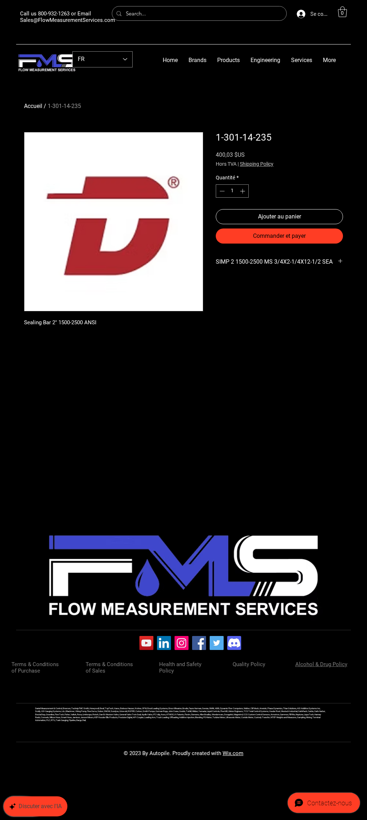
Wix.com (233, 753)
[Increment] (243, 191)
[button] (342, 11)
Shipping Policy (256, 164)
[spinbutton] (232, 191)
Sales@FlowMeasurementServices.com (67, 20)
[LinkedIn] (164, 643)
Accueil (33, 106)
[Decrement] (221, 191)
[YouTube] (146, 643)
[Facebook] (199, 643)
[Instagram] (182, 643)
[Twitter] (217, 643)
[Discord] (234, 643)
